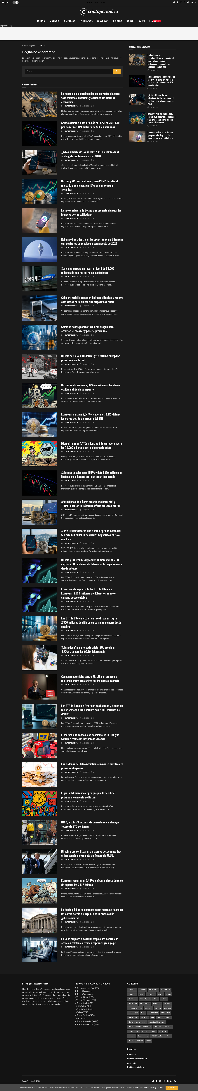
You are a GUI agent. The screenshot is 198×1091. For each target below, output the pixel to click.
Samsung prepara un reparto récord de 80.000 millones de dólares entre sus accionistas (87, 270)
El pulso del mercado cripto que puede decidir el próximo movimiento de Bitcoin (88, 795)
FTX (154, 20)
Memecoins (153, 1013)
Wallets (140, 1041)
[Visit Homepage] (99, 11)
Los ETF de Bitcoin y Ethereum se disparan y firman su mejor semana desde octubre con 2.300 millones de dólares (92, 709)
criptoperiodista (71, 106)
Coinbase (133, 999)
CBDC (160, 994)
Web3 (148, 1041)
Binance (132, 994)
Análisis (142, 989)
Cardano (151, 994)
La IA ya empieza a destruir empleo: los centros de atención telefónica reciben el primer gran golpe (89, 941)
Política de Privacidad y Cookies (150, 1087)
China (168, 994)
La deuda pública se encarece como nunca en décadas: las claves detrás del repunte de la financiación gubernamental (92, 913)
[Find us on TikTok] (174, 2)
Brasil (141, 994)
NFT (152, 1017)
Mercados (165, 1013)
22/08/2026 (85, 510)
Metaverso (133, 1017)
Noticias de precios (137, 1022)
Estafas (148, 1008)
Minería (144, 1017)
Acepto (171, 1087)
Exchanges (133, 1013)
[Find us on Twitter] (181, 2)
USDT (131, 1041)
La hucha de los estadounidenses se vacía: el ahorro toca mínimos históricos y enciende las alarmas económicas (90, 97)
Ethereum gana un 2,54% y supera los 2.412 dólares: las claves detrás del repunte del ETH (91, 416)
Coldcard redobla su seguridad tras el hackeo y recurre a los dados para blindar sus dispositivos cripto (92, 299)
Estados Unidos (135, 1008)
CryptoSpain (145, 999)
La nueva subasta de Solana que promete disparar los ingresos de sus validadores (91, 212)
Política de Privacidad (137, 1058)
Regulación (133, 1031)
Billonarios (165, 989)
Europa (158, 1008)
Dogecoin (133, 1003)
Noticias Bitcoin (164, 1017)
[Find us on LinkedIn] (192, 2)
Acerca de (131, 1063)
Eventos (167, 1008)
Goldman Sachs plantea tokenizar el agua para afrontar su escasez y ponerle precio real (87, 329)
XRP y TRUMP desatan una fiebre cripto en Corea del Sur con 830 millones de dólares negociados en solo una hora (91, 534)
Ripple (144, 1031)
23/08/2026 (85, 106)
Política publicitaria (135, 1067)
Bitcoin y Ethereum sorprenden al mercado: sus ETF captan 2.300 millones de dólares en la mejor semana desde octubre (91, 564)
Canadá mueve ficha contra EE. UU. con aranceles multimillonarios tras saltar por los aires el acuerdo (90, 678)
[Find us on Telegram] (188, 2)
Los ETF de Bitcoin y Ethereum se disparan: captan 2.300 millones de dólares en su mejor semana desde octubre (91, 622)
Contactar (131, 1054)
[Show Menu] (3, 2)
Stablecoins (143, 1036)
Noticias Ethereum (156, 1022)
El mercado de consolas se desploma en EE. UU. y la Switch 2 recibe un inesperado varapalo (90, 737)
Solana (132, 1036)
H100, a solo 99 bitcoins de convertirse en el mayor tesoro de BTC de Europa (90, 824)
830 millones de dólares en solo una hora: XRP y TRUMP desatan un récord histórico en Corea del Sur (90, 503)
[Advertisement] (99, 33)
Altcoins (132, 989)
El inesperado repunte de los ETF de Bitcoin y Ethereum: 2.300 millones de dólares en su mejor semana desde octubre (89, 593)
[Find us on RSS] (195, 2)
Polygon (168, 1027)
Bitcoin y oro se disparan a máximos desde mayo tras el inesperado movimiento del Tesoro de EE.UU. (91, 853)
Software (162, 1031)
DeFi (155, 999)
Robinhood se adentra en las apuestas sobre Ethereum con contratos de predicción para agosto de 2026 (92, 241)
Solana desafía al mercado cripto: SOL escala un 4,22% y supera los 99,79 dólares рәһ (88, 649)
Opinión (158, 1027)
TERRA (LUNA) (157, 1036)
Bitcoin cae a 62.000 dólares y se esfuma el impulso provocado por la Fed (90, 358)
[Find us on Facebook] (177, 2)
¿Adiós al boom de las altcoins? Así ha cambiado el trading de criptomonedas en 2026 (90, 154)
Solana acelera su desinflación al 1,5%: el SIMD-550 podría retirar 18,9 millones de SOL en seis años (90, 125)
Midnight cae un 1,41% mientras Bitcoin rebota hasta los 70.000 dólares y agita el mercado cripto (91, 445)
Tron (169, 1036)
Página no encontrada (37, 46)
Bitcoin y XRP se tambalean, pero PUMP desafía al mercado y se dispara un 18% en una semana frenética (89, 185)
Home (24, 46)
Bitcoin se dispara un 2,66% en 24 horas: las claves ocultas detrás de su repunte (90, 387)
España (167, 1003)
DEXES (163, 999)
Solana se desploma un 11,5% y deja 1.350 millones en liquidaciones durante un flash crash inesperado (91, 474)
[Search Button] (8, 2)
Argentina (153, 989)
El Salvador (145, 1003)
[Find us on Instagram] (184, 2)
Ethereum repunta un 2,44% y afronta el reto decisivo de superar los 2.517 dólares (92, 882)
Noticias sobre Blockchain (140, 1027)
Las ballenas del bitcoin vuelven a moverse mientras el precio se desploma (91, 766)
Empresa (157, 1003)
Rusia (153, 1031)
